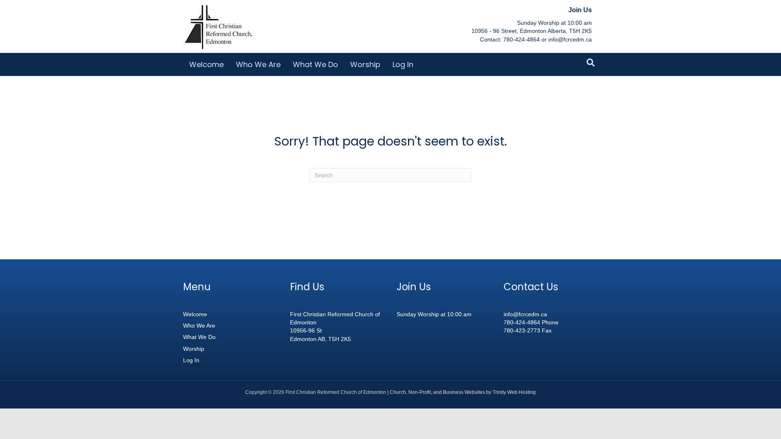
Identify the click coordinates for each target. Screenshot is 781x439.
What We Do (315, 64)
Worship (365, 64)
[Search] (590, 62)
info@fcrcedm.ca (525, 314)
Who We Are (258, 64)
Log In (403, 64)
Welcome (206, 64)
